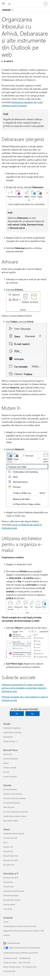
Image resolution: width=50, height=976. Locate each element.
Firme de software (9, 904)
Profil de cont (7, 754)
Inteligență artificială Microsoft (13, 833)
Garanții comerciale (10, 776)
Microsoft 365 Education (11, 803)
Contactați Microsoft (10, 958)
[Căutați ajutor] (9, 3)
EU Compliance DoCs (30, 967)
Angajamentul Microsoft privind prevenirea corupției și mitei (23, 931)
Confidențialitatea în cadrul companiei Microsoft (19, 926)
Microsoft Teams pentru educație (14, 798)
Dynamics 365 (8, 847)
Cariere (5, 922)
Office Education (8, 807)
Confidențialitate (24, 958)
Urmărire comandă (9, 768)
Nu (32, 713)
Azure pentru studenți (10, 821)
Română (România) (14, 943)
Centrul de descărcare (10, 759)
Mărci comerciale (24, 962)
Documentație (8, 882)
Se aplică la (8, 61)
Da (17, 713)
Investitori (6, 935)
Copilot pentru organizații (12, 728)
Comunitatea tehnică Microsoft (13, 891)
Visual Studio (7, 909)
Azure (5, 842)
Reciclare (6, 772)
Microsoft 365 (8, 737)
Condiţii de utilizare (10, 962)
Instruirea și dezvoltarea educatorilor (15, 812)
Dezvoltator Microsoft (10, 878)
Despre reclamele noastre (12, 967)
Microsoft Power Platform (11, 900)
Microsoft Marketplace (11, 895)
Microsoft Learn (8, 887)
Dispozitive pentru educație (12, 794)
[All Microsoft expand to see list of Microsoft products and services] (3, 3)
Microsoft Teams (9, 865)
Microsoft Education (10, 789)
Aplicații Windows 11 (10, 741)
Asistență (6, 9)
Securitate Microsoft (10, 838)
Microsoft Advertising (10, 856)
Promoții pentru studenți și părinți (14, 816)
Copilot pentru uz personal (12, 732)
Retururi (6, 763)
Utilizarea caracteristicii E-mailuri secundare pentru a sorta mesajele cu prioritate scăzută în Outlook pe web (24, 688)
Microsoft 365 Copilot (10, 860)
